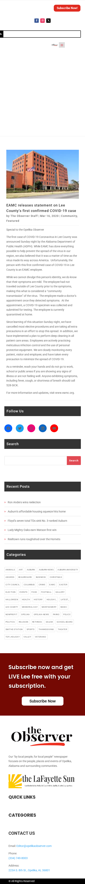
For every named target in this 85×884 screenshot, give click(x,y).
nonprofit (11, 614)
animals (10, 570)
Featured (12, 220)
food (34, 592)
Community (69, 215)
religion (23, 622)
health (26, 599)
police (67, 614)
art (21, 570)
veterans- (40, 637)
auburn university (68, 570)
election (11, 592)
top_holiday (13, 637)
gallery (60, 592)
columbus (29, 585)
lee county (12, 607)
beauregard (25, 577)
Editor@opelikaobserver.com (34, 845)
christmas (56, 577)
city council (13, 585)
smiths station (14, 629)
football (46, 592)
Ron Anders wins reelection (24, 502)
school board (65, 622)
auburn (31, 570)
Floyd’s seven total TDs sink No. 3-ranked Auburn (37, 520)
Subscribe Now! (67, 8)
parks (56, 614)
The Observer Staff (24, 215)
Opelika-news (41, 614)
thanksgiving (46, 629)
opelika (25, 614)
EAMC (52, 585)
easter (63, 585)
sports (31, 629)
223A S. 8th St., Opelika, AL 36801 (29, 870)
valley (27, 637)
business (41, 577)
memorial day (30, 607)
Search (73, 460)
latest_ (65, 599)
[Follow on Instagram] (42, 20)
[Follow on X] (48, 20)
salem (49, 622)
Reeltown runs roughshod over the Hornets (34, 539)
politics (10, 622)
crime (42, 585)
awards (10, 577)
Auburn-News (46, 570)
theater (62, 629)
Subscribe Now (42, 701)
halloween (12, 599)
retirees (37, 622)
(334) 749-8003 (18, 858)
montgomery (49, 607)
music (63, 607)
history (38, 599)
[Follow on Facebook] (36, 20)
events (23, 592)
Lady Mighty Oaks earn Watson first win (32, 529)
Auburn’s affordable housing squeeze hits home (37, 511)
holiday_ (52, 599)
